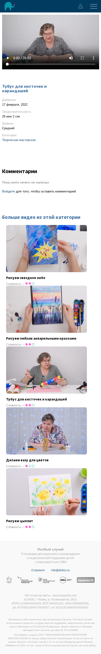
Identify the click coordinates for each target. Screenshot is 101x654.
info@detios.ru (60, 570)
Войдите (8, 191)
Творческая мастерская (19, 140)
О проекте (38, 570)
